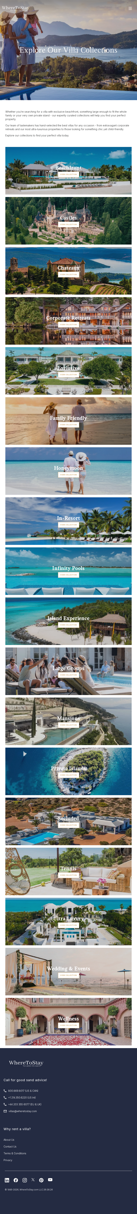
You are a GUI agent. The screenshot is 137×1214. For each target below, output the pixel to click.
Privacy (8, 1160)
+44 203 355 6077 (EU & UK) (25, 1104)
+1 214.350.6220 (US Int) (22, 1097)
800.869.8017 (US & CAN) (23, 1090)
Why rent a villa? (17, 1129)
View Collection (68, 174)
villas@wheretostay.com (23, 1111)
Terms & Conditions (15, 1153)
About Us (9, 1139)
